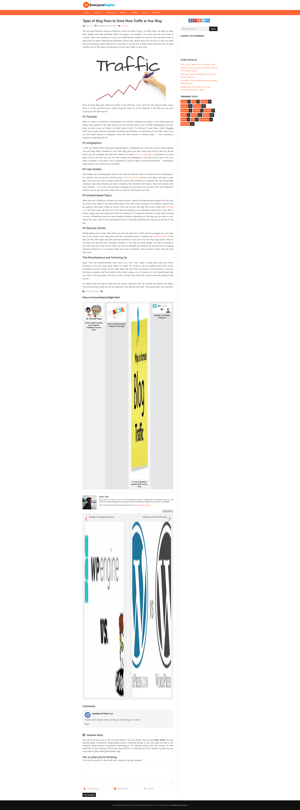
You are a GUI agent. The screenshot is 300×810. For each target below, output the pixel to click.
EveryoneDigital (107, 7)
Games (183, 115)
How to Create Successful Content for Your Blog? (117, 325)
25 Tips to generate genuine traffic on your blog (139, 484)
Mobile (183, 119)
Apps (194, 102)
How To (194, 115)
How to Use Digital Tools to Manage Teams (197, 64)
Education (184, 111)
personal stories (160, 236)
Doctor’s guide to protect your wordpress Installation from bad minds (94, 326)
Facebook (190, 20)
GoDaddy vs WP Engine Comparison (162, 316)
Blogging (96, 291)
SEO (193, 119)
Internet (206, 115)
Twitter (203, 20)
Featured (196, 111)
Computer (197, 106)
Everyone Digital (144, 505)
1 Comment (124, 26)
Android (184, 102)
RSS (199, 20)
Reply (87, 724)
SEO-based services (131, 177)
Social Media (204, 119)
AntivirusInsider (164, 805)
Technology (185, 124)
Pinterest (195, 20)
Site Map (174, 805)
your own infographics (144, 154)
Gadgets (208, 111)
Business (184, 106)
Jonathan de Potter (100, 713)
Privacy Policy (183, 805)
